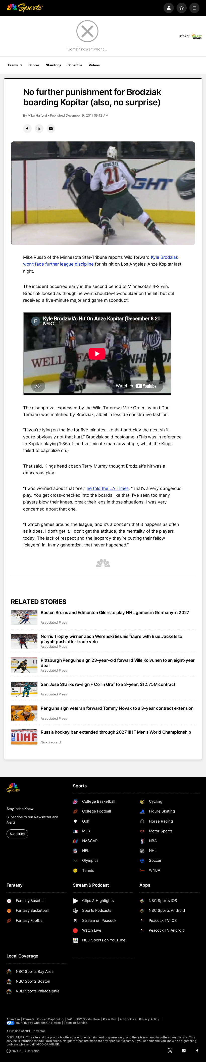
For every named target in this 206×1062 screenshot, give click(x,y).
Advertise (13, 1019)
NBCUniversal (35, 1031)
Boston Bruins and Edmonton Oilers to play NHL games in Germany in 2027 (115, 612)
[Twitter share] (39, 128)
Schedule (75, 65)
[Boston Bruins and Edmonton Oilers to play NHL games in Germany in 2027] (24, 617)
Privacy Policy (149, 1019)
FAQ (69, 1019)
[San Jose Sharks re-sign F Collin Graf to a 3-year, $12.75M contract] (24, 689)
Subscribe (17, 834)
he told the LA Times (108, 488)
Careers (28, 1019)
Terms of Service (75, 1023)
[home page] (25, 8)
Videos (94, 65)
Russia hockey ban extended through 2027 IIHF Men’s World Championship (116, 732)
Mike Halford (37, 115)
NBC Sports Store (88, 1019)
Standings (53, 65)
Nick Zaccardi (51, 742)
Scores (34, 65)
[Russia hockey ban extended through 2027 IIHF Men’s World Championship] (24, 736)
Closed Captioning (50, 1019)
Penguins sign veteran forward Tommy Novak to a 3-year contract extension (117, 708)
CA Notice (53, 1023)
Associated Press (54, 622)
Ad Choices (128, 1019)
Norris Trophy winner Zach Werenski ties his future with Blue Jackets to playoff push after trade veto (111, 639)
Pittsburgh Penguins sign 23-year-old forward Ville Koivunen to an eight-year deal (118, 663)
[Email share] (51, 128)
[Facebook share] (27, 128)
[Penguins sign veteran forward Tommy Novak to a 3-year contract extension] (24, 713)
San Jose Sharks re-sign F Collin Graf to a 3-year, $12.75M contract (108, 684)
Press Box (110, 1019)
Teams (13, 65)
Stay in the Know (20, 809)
